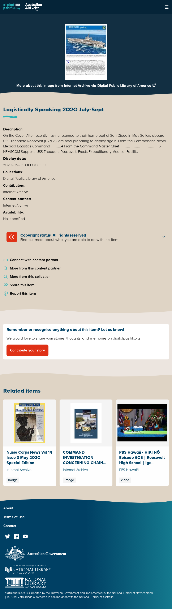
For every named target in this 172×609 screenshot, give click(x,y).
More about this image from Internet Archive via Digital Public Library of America (84, 85)
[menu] (166, 7)
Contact (9, 526)
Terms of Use (14, 517)
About (8, 508)
